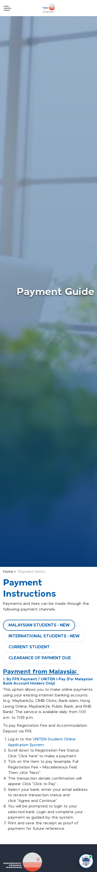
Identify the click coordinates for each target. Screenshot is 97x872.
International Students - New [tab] (44, 636)
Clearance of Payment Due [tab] (39, 658)
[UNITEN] (48, 8)
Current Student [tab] (29, 647)
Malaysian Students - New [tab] (39, 625)
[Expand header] (7, 8)
